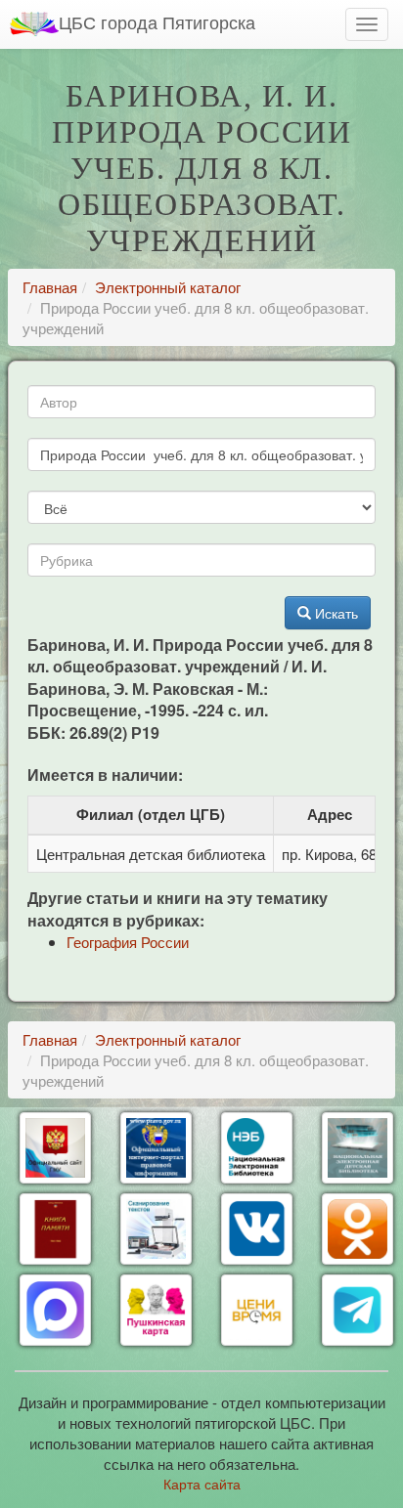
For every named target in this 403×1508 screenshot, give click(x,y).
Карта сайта (202, 1483)
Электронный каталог (168, 287)
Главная (49, 287)
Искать (334, 613)
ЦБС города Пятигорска (157, 21)
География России (128, 941)
